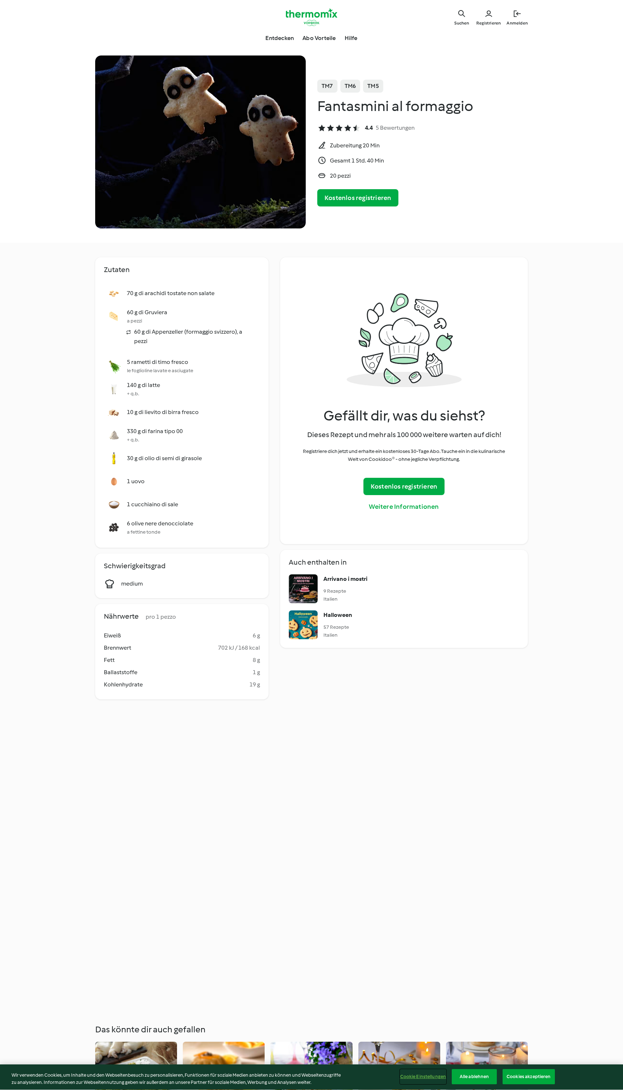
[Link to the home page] (311, 17)
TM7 (327, 86)
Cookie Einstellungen (423, 1076)
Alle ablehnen (474, 1076)
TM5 (373, 86)
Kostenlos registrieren (357, 198)
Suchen (461, 23)
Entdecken (279, 38)
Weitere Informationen (404, 507)
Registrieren (488, 23)
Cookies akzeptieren (529, 1076)
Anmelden (517, 23)
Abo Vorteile (319, 38)
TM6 (350, 86)
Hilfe (351, 38)
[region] (311, 1077)
